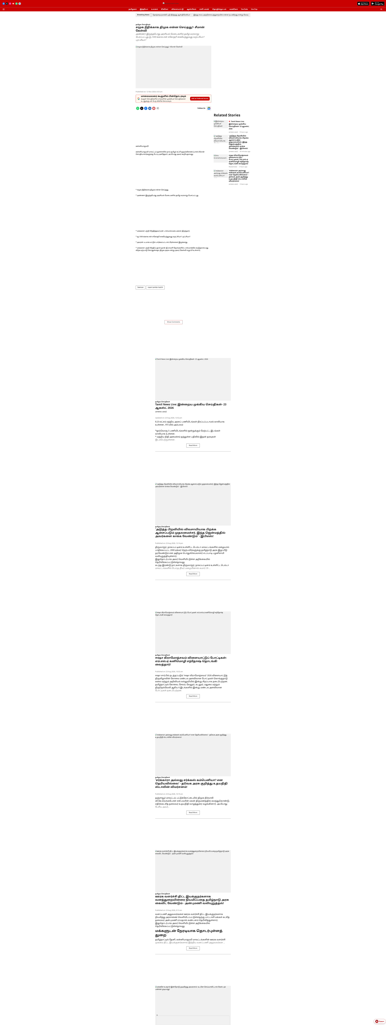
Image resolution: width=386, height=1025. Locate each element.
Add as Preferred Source (199, 98)
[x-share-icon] (141, 110)
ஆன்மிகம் (191, 9)
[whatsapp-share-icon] (137, 110)
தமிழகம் (133, 9)
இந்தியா (144, 9)
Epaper (381, 1021)
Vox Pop (254, 9)
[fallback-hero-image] (221, 124)
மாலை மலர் (161, 412)
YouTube (244, 9)
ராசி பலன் (204, 9)
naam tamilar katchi (155, 287)
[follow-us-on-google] (208, 108)
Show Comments (173, 322)
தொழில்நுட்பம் (219, 9)
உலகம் (154, 9)
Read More (193, 446)
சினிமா (164, 9)
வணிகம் (233, 9)
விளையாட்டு (177, 9)
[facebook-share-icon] (145, 110)
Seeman (140, 287)
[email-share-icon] (153, 110)
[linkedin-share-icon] (149, 110)
